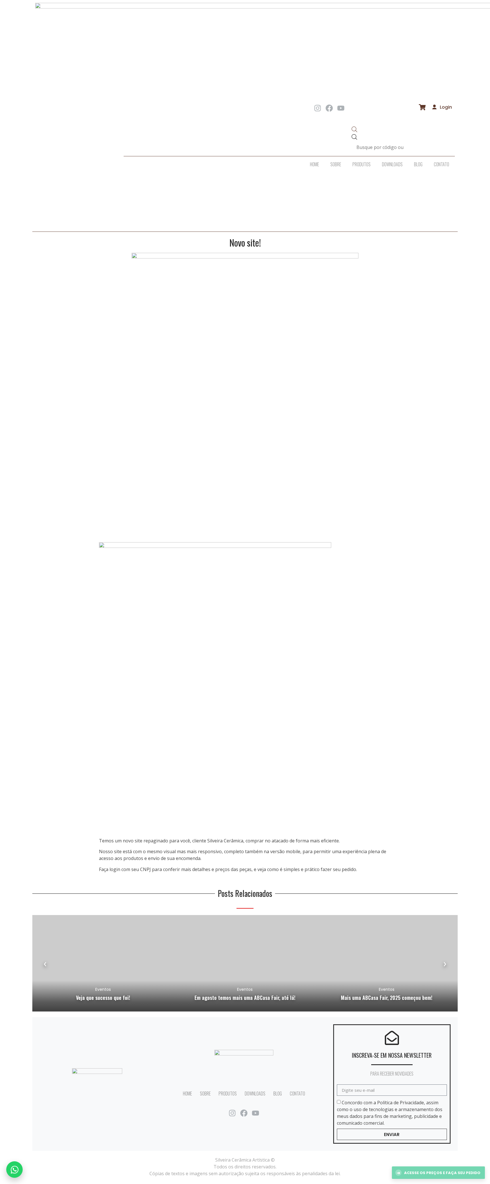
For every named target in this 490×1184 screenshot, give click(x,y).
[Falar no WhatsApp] (14, 1169)
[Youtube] (341, 108)
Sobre (335, 164)
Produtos (361, 164)
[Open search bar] (354, 130)
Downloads (392, 164)
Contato (441, 164)
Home (314, 164)
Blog (418, 164)
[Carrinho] (422, 107)
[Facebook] (329, 108)
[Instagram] (317, 108)
